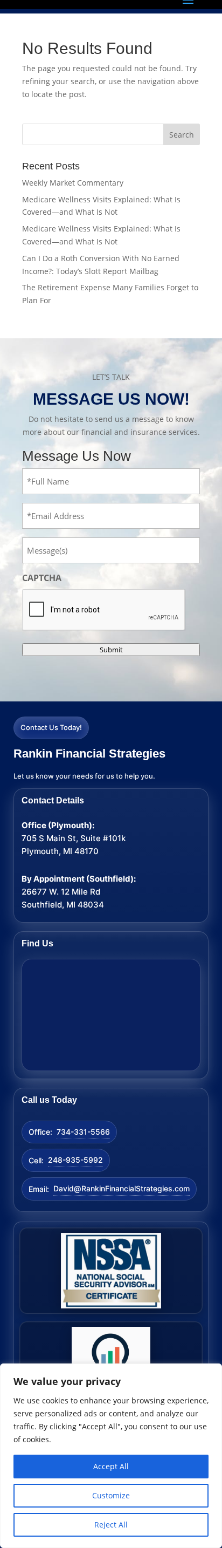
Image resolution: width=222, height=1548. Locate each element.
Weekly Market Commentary (72, 183)
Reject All (111, 1524)
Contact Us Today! (51, 727)
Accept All (111, 1466)
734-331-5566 (83, 1131)
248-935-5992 (75, 1159)
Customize (111, 1495)
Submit (111, 649)
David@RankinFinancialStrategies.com (121, 1188)
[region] (111, 1455)
